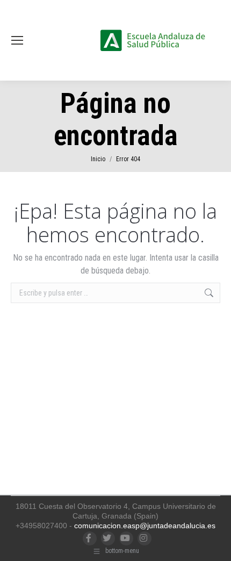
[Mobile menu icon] (17, 40)
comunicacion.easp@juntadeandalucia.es (144, 525)
